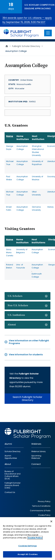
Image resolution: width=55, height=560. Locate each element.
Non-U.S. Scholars (18, 305)
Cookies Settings (27, 545)
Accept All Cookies (27, 554)
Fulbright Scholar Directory (26, 46)
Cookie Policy (35, 537)
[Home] (21, 33)
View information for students (26, 354)
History (50, 207)
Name (9, 136)
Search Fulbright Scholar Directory (27, 398)
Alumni (12, 324)
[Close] (51, 521)
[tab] (27, 296)
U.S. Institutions (16, 315)
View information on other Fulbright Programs (29, 342)
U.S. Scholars (15, 296)
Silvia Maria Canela (9, 252)
